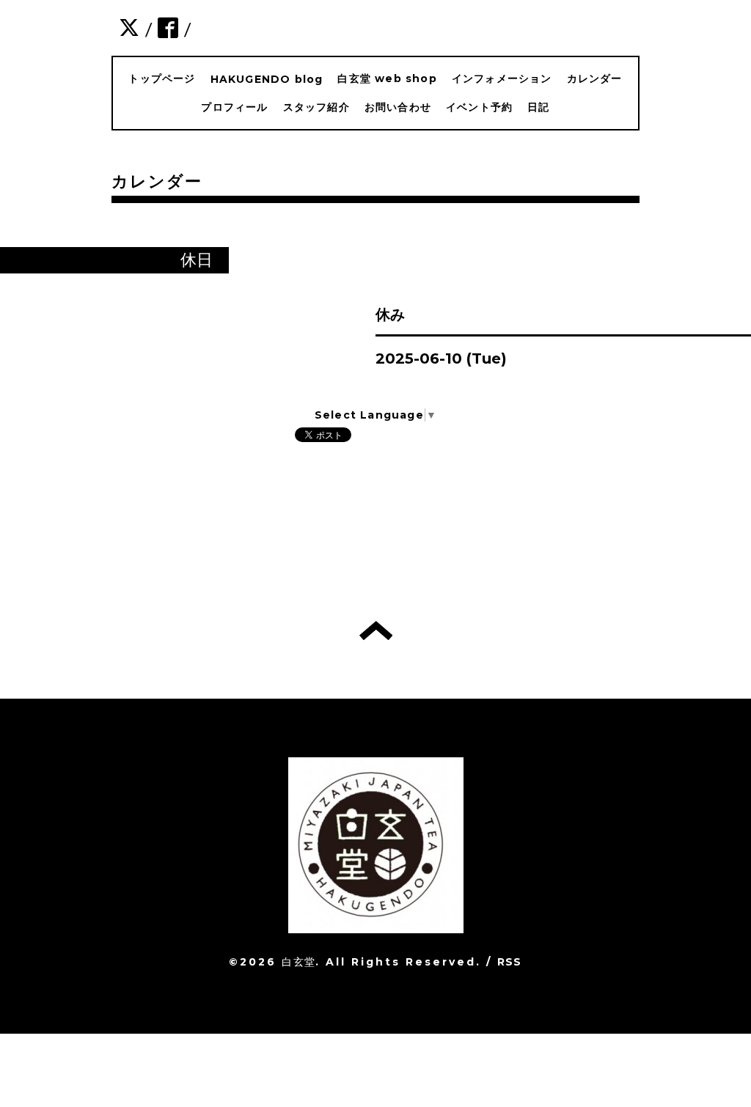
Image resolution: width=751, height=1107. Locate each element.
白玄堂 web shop (386, 78)
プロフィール (234, 107)
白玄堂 (298, 961)
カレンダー (595, 78)
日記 (538, 107)
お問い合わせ (397, 107)
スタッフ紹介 (316, 107)
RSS (509, 961)
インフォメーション (502, 78)
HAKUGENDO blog (266, 79)
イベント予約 (479, 107)
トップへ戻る (375, 630)
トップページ (161, 78)
